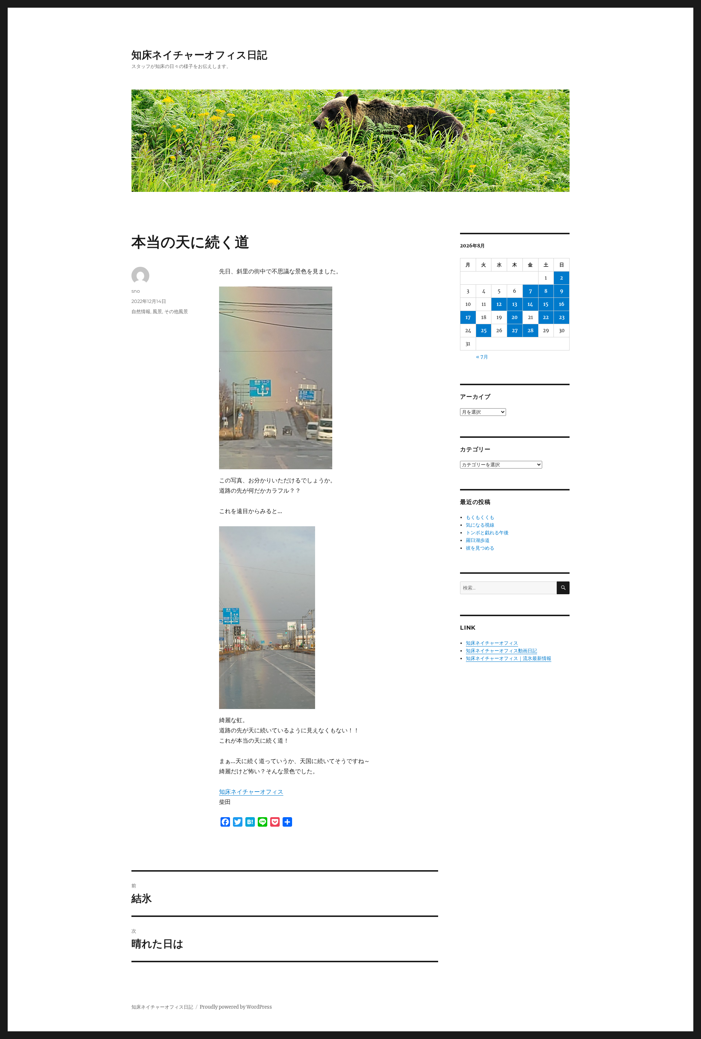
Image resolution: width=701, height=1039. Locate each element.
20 (515, 317)
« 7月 (482, 357)
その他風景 (176, 311)
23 (561, 317)
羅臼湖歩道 (478, 540)
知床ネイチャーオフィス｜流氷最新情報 (508, 658)
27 (515, 330)
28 (530, 330)
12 (499, 304)
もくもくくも (480, 517)
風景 (157, 311)
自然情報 (140, 311)
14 (530, 304)
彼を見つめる (480, 548)
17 (468, 317)
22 (546, 317)
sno (135, 291)
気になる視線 (480, 525)
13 (514, 304)
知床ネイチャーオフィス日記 (199, 55)
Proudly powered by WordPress (236, 1007)
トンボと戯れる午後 (487, 533)
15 (545, 304)
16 (561, 304)
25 (484, 330)
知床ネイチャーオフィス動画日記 (501, 651)
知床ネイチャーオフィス (251, 791)
